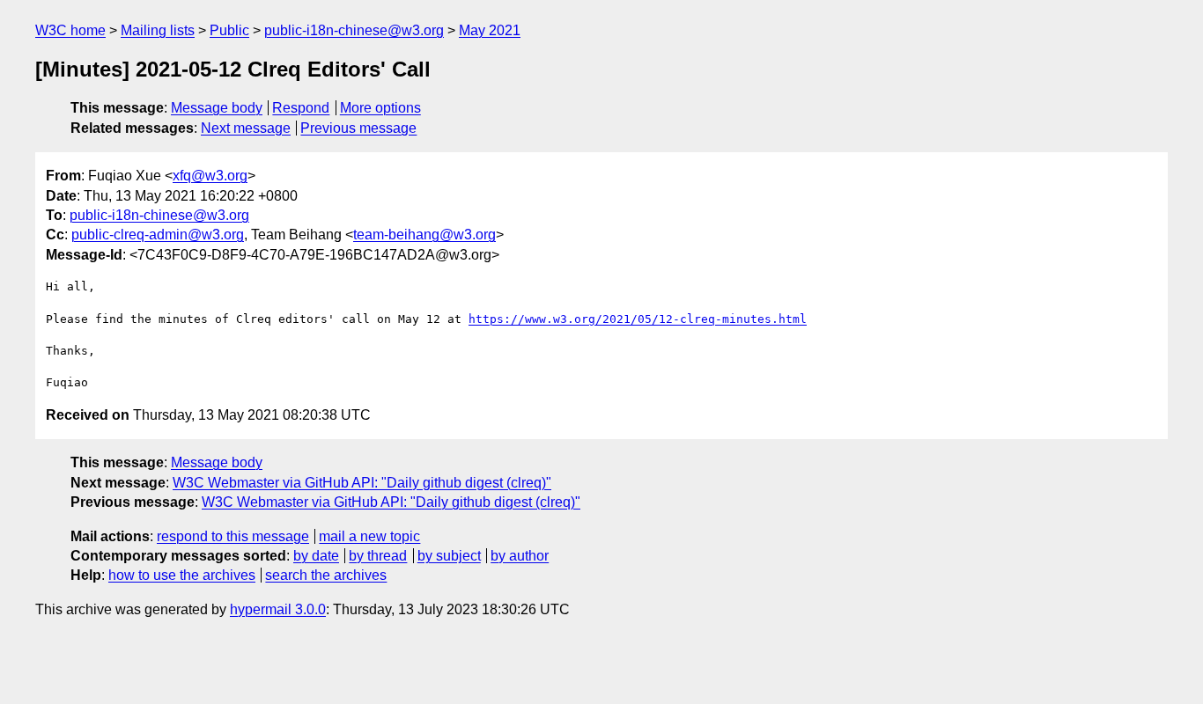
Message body (216, 107)
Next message (246, 128)
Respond (300, 107)
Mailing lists (158, 30)
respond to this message (233, 536)
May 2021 (489, 30)
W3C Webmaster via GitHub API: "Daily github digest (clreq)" (362, 482)
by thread (378, 555)
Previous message (358, 128)
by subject (449, 555)
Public (229, 30)
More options (380, 107)
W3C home (70, 30)
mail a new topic (369, 536)
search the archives (326, 575)
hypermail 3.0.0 (278, 609)
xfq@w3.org (210, 175)
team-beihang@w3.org (424, 234)
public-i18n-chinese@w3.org (354, 30)
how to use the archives (181, 575)
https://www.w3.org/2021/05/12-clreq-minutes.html (638, 319)
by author (520, 555)
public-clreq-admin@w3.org (157, 234)
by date (316, 555)
